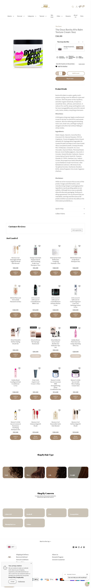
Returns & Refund (21, 557)
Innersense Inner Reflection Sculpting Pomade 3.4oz (55, 260)
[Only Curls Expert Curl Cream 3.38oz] (35, 372)
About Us (55, 555)
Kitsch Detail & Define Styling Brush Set (15, 342)
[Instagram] (79, 547)
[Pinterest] (84, 547)
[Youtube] (76, 547)
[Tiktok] (81, 547)
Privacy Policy (12, 577)
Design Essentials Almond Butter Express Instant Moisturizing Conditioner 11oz (69, 47)
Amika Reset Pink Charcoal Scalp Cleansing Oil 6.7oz (75, 342)
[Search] (73, 6)
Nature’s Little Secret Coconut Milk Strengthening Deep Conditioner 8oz (55, 384)
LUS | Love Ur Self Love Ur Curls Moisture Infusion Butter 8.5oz (56, 301)
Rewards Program (57, 557)
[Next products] (83, 42)
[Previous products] (79, 42)
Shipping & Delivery (22, 555)
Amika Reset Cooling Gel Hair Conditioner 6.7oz (15, 383)
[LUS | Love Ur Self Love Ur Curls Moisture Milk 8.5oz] (35, 290)
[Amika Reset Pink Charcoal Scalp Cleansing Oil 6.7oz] (75, 332)
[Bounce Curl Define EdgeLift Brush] (75, 414)
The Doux (58, 26)
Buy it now (70, 78)
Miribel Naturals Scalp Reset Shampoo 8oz (75, 259)
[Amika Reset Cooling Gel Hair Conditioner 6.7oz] (15, 372)
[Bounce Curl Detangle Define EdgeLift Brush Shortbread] (15, 249)
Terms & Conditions (22, 560)
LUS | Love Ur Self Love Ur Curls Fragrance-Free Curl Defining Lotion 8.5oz (75, 302)
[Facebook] (73, 547)
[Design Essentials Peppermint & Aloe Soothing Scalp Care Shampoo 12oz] (35, 249)
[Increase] (64, 73)
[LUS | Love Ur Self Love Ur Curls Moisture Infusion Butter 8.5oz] (55, 290)
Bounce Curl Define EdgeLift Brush (75, 424)
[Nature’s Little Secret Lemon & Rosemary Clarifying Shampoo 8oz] (15, 414)
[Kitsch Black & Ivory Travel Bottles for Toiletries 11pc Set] (55, 332)
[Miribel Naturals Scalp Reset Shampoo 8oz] (75, 249)
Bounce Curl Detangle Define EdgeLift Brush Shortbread (15, 260)
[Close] (31, 563)
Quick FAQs (59, 209)
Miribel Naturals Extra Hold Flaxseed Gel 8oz (15, 300)
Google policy (20, 577)
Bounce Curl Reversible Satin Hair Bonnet (55, 424)
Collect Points (60, 214)
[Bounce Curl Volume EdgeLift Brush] (35, 414)
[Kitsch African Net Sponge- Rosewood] (35, 332)
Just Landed (12, 238)
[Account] (77, 6)
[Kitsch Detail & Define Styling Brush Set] (15, 332)
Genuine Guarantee (58, 560)
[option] (28, 46)
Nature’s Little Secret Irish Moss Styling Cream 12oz (75, 383)
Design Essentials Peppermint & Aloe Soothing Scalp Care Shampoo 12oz (35, 261)
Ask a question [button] (76, 230)
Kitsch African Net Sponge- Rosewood (35, 342)
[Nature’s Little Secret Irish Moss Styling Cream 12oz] (75, 372)
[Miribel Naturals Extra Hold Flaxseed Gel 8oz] (15, 290)
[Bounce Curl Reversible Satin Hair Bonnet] (55, 414)
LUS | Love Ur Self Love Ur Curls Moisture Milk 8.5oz (35, 300)
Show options (35, 437)
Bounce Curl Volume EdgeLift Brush (35, 424)
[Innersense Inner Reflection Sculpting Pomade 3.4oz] (55, 249)
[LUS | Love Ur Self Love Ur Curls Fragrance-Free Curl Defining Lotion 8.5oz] (75, 290)
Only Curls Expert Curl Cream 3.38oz (35, 382)
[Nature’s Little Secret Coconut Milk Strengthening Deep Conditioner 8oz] (55, 372)
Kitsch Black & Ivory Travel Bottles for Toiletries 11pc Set (55, 343)
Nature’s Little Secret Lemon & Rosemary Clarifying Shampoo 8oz (15, 425)
